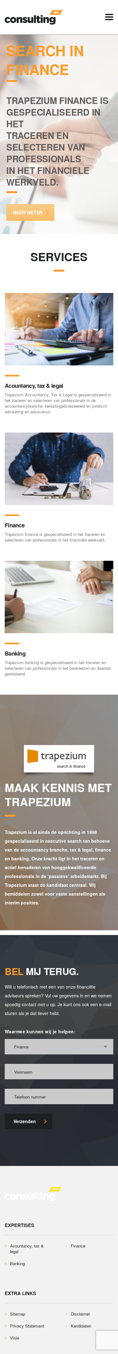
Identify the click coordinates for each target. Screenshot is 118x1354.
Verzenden (25, 1121)
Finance (15, 525)
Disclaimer (80, 1314)
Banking (15, 653)
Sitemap (17, 1314)
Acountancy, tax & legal (34, 386)
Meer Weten (27, 212)
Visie (14, 1338)
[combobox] (59, 1046)
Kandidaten (81, 1326)
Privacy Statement (27, 1326)
